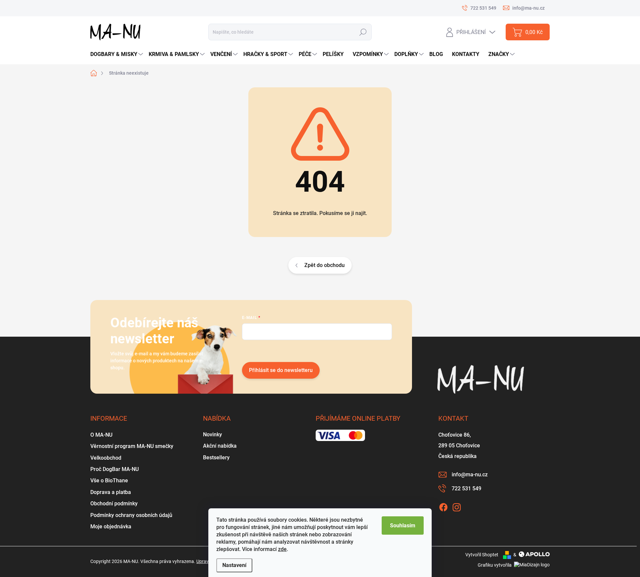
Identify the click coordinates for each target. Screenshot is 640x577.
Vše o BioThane (109, 480)
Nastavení (234, 565)
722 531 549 (466, 488)
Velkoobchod (105, 458)
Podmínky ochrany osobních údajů (131, 515)
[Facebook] (443, 506)
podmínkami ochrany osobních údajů (342, 350)
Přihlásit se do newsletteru (281, 370)
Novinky (212, 434)
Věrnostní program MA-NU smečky (131, 446)
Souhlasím (402, 525)
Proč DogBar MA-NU (114, 469)
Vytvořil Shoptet (481, 554)
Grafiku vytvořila (495, 565)
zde (282, 549)
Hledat (363, 32)
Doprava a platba (110, 492)
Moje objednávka (110, 526)
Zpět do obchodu (324, 265)
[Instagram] (457, 506)
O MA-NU (101, 435)
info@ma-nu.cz (470, 474)
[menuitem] (117, 54)
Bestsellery (216, 457)
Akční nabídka (220, 446)
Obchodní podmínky (114, 503)
